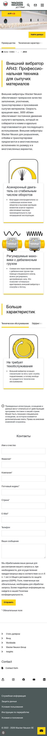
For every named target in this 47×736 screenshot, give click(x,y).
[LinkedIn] (44, 679)
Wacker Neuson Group (16, 647)
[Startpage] (14, 5)
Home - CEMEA (9, 52)
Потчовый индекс (10, 486)
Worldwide (10, 642)
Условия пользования (12, 706)
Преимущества (8, 43)
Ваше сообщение (10, 541)
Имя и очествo (9, 445)
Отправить (8, 602)
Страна (6, 500)
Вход (8, 638)
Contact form (12, 668)
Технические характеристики (31, 43)
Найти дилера (37, 35)
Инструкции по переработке (15, 712)
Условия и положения (12, 717)
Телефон (6, 527)
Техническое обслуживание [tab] (15, 323)
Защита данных (9, 701)
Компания (7, 472)
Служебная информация (14, 696)
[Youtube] (34, 679)
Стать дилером (13, 634)
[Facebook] (23, 679)
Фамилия (6, 459)
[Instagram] (13, 679)
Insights (9, 651)
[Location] (3, 679)
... (18, 52)
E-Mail (5, 513)
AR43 (25, 52)
